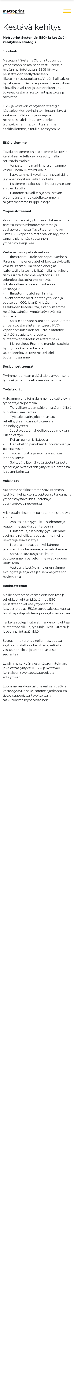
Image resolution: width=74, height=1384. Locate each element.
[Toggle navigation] (67, 11)
